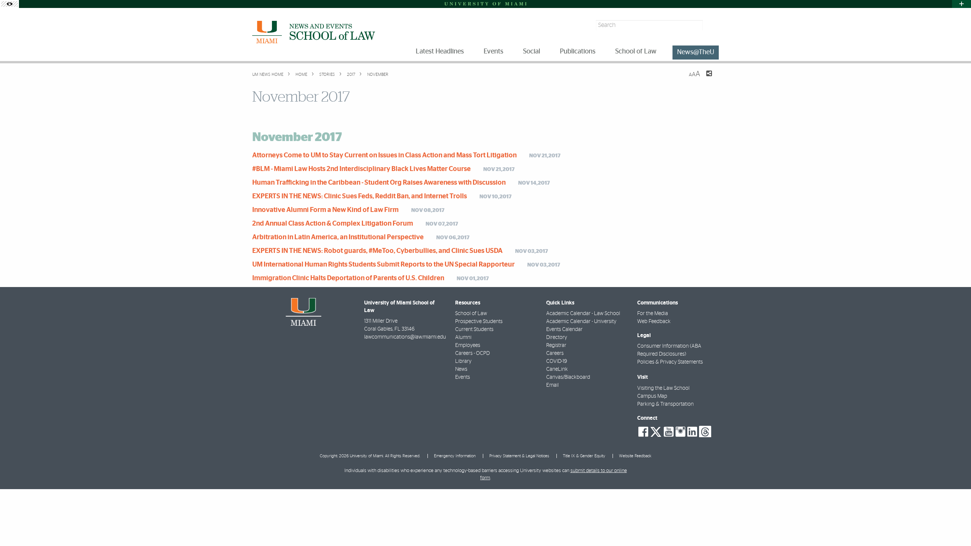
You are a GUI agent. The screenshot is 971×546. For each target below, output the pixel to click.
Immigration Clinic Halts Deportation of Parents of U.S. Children (348, 278)
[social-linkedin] (692, 432)
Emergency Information (455, 456)
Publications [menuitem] (577, 51)
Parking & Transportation (665, 404)
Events (462, 377)
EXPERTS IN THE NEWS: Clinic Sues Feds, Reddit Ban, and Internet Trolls (359, 196)
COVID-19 (556, 361)
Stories (326, 74)
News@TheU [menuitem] (695, 52)
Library (463, 361)
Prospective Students (479, 321)
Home (300, 74)
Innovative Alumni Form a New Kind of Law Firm (325, 210)
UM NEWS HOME (267, 74)
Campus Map (652, 396)
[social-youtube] (669, 432)
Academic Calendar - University (581, 321)
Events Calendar (564, 329)
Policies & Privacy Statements (670, 362)
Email (552, 385)
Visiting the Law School (663, 388)
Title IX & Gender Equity (584, 456)
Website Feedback (635, 456)
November (377, 74)
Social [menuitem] (531, 51)
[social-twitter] (656, 431)
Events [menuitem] (493, 51)
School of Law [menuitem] (636, 51)
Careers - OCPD (472, 353)
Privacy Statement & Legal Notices (519, 456)
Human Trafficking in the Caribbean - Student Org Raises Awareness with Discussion (379, 182)
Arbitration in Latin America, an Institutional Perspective (338, 237)
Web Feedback (654, 321)
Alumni (463, 337)
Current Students (474, 329)
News (461, 369)
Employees (467, 345)
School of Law (471, 313)
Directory (556, 337)
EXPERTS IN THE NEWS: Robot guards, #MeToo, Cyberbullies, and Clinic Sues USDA (377, 251)
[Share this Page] (704, 78)
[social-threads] (705, 431)
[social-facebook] (643, 432)
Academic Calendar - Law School (583, 313)
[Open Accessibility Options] (9, 4)
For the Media (652, 313)
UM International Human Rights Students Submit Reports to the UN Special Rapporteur (383, 264)
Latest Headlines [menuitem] (440, 51)
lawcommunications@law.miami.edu (405, 337)
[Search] (711, 25)
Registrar (556, 345)
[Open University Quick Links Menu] (961, 4)
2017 (350, 74)
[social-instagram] (680, 432)
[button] (954, 525)
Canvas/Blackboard (568, 377)
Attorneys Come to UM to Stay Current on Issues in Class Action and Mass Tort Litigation (384, 155)
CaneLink (557, 369)
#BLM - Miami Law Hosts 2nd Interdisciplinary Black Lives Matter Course (361, 169)
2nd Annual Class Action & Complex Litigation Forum (332, 223)
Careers (555, 353)
